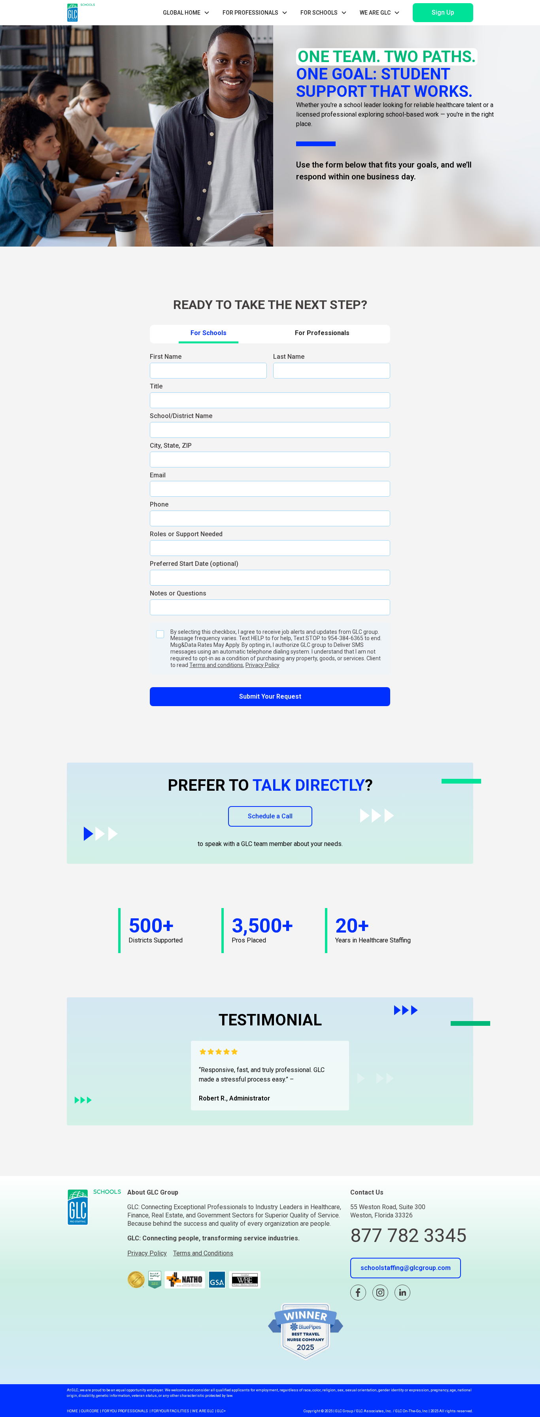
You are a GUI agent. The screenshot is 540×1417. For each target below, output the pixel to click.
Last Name (288, 356)
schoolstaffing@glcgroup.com (406, 1268)
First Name (165, 356)
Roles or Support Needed (186, 534)
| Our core (89, 1411)
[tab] (208, 334)
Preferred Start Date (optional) (194, 563)
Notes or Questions (178, 593)
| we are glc (202, 1411)
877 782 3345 (408, 1235)
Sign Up (443, 12)
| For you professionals (124, 1411)
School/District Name (181, 416)
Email (158, 475)
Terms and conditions (216, 665)
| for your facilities (169, 1411)
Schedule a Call (270, 816)
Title (156, 386)
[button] (186, 13)
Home (72, 1411)
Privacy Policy (262, 665)
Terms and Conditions (203, 1253)
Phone (159, 504)
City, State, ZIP (171, 445)
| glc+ (220, 1411)
